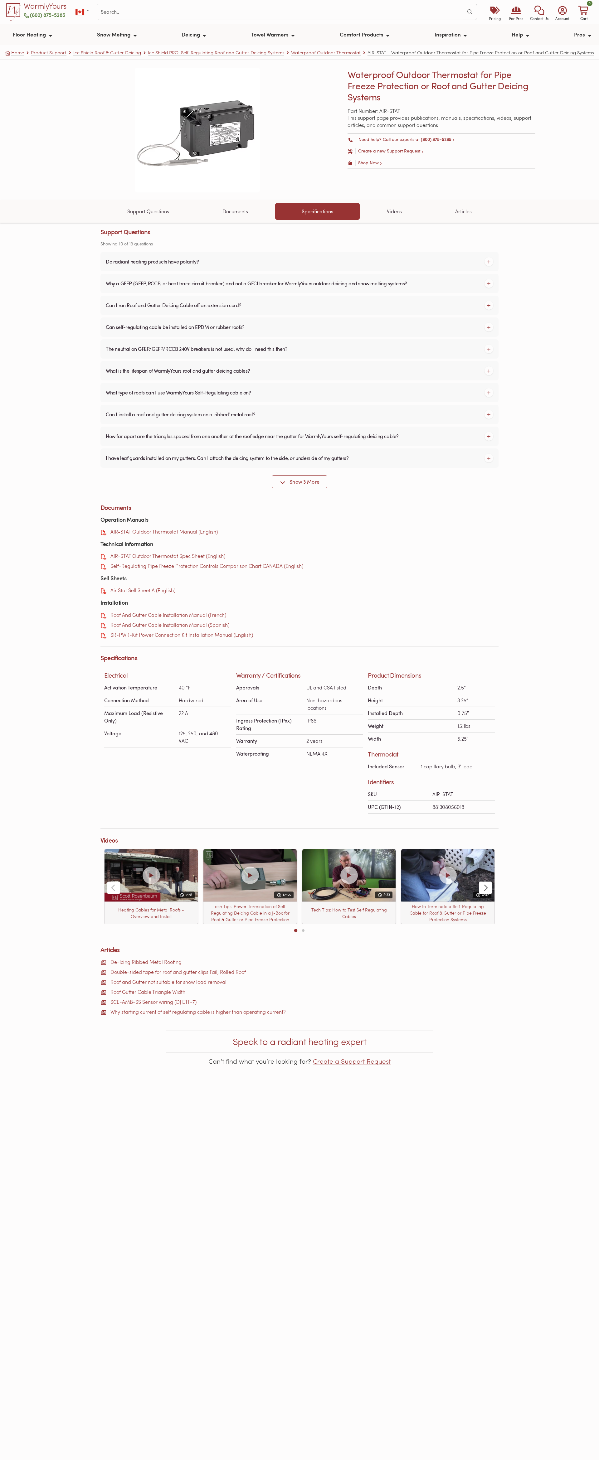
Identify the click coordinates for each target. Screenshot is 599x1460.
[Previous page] (113, 888)
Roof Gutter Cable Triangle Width (147, 992)
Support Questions (148, 211)
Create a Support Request (352, 1061)
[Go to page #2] (303, 930)
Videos (394, 211)
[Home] (14, 12)
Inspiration (448, 34)
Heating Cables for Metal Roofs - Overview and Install (151, 912)
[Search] (470, 12)
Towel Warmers (270, 34)
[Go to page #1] (296, 930)
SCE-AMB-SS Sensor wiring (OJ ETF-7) (153, 1001)
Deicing (191, 34)
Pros (580, 34)
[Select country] (83, 12)
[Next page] (485, 888)
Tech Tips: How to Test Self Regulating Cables (349, 912)
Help (518, 34)
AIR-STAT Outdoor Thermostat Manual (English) (164, 531)
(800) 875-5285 (47, 14)
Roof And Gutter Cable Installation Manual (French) (168, 615)
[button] (539, 11)
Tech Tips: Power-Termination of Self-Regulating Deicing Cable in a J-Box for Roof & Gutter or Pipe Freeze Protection (250, 912)
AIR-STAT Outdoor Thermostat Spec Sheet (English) (167, 556)
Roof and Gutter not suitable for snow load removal (168, 982)
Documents (235, 211)
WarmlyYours (45, 6)
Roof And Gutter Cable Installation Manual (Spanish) (169, 624)
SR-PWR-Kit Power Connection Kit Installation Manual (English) (181, 634)
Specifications (317, 211)
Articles (463, 211)
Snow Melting (114, 34)
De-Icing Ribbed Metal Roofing (146, 962)
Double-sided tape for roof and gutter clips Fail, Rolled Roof (178, 972)
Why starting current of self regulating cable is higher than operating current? (197, 1011)
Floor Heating (30, 34)
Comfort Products (362, 34)
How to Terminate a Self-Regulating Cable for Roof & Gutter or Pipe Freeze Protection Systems (448, 912)
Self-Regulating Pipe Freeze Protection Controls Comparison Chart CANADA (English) (206, 566)
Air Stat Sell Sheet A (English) (142, 590)
